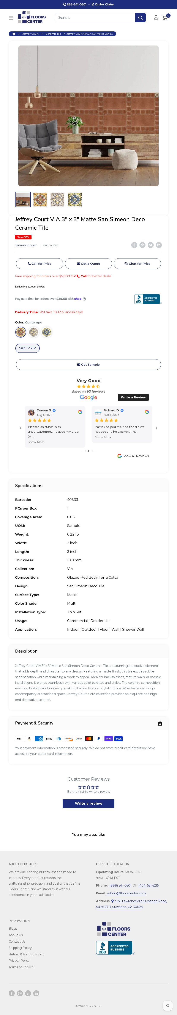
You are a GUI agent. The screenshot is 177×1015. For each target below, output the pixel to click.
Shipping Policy (20, 948)
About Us (16, 935)
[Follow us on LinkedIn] (36, 993)
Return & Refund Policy (26, 954)
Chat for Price (139, 264)
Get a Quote (90, 264)
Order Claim (104, 4)
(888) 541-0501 (120, 885)
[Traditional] (46, 332)
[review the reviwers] (80, 413)
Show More (36, 442)
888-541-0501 (76, 4)
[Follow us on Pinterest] (28, 993)
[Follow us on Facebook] (12, 993)
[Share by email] (159, 245)
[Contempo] (20, 332)
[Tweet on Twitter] (151, 245)
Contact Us (17, 942)
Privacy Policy (19, 961)
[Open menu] (11, 17)
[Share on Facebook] (134, 245)
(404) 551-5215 (148, 885)
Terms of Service (21, 967)
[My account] (156, 17)
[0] (165, 17)
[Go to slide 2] (85, 450)
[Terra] (33, 332)
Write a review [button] (88, 803)
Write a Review (133, 397)
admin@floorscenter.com (126, 893)
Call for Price (41, 264)
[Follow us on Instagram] (20, 993)
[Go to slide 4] (92, 450)
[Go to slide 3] (88, 451)
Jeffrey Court (30, 33)
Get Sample (90, 365)
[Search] (140, 17)
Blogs (13, 929)
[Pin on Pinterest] (142, 245)
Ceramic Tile (53, 33)
